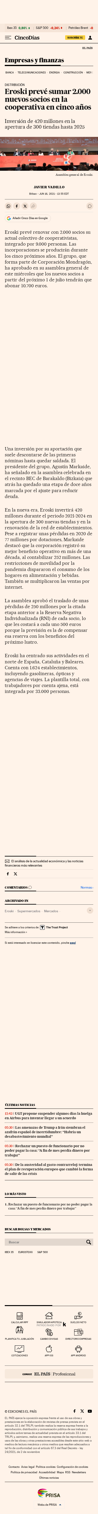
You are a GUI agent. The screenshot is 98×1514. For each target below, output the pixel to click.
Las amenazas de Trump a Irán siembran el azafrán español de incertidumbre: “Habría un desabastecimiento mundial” (45, 1132)
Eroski (9, 911)
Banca (9, 72)
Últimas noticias (20, 1105)
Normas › (87, 887)
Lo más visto (15, 1194)
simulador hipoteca (49, 1322)
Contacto (14, 1466)
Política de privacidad (24, 1472)
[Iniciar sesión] (90, 38)
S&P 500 (42, 28)
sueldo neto (78, 1322)
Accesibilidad (47, 1472)
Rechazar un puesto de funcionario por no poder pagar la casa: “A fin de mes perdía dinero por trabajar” (47, 1150)
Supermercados (28, 911)
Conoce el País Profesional (49, 1374)
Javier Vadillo (49, 187)
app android (78, 1355)
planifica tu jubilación (19, 1339)
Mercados (51, 911)
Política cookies (45, 1466)
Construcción (73, 72)
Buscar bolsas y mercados (28, 1229)
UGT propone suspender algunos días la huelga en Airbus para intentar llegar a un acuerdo (48, 1115)
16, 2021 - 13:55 (54, 193)
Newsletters (79, 1472)
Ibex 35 (12, 28)
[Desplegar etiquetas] (90, 910)
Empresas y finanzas (34, 60)
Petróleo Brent (78, 28)
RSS (67, 1472)
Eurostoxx (25, 1252)
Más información (15, 932)
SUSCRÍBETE (75, 37)
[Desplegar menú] (8, 37)
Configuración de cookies (72, 1466)
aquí (73, 942)
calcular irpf (19, 1322)
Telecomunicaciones (32, 72)
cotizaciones (19, 1355)
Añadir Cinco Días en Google (30, 218)
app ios (49, 1355)
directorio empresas (78, 1339)
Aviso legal (27, 1466)
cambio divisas (49, 1339)
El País (87, 47)
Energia (54, 72)
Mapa (60, 1472)
